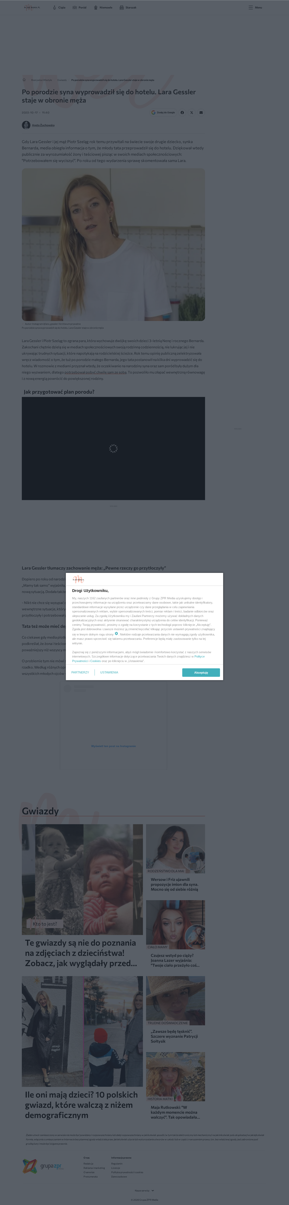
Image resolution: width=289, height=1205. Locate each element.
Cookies (95, 661)
